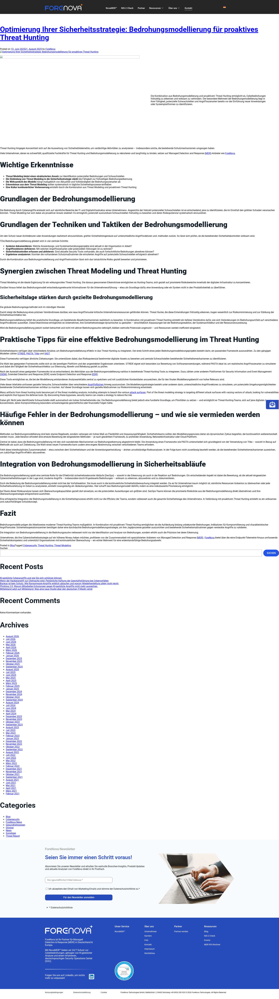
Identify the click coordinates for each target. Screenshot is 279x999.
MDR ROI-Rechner (212, 944)
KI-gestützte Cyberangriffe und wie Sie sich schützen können (31, 578)
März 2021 (11, 791)
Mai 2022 (11, 760)
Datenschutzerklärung (82, 992)
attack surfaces (138, 392)
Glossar (10, 827)
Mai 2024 (11, 711)
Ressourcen (155, 8)
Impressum (149, 949)
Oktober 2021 (13, 774)
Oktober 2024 (13, 697)
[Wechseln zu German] (224, 7)
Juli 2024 (10, 705)
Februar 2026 (12, 653)
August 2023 (12, 727)
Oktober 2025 (13, 664)
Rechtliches (149, 953)
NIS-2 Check (127, 8)
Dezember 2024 (14, 691)
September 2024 (14, 699)
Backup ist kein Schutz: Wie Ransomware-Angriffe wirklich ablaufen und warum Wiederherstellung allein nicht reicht (59, 583)
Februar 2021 (12, 793)
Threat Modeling (62, 545)
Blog (12, 545)
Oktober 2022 (13, 746)
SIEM (3, 374)
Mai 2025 (11, 677)
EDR (95, 374)
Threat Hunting (45, 545)
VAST (47, 353)
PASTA (29, 353)
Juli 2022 (10, 755)
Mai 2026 (11, 644)
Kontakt (188, 8)
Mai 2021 (11, 785)
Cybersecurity (30, 545)
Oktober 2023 (13, 722)
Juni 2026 (11, 642)
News (8, 830)
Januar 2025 (12, 688)
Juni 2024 (11, 708)
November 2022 (14, 744)
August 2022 (12, 752)
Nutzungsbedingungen (54, 992)
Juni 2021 (11, 782)
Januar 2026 (12, 655)
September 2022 (14, 749)
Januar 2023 (12, 738)
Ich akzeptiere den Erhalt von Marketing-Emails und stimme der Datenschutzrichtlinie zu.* (94, 888)
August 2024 (12, 702)
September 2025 (14, 666)
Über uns (172, 8)
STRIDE (21, 353)
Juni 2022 (11, 757)
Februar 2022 (12, 766)
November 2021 (14, 771)
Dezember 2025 (14, 658)
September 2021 (14, 777)
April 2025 (11, 680)
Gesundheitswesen (15, 825)
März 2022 (11, 763)
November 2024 (14, 694)
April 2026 (11, 647)
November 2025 (14, 661)
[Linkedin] (91, 976)
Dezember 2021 (14, 768)
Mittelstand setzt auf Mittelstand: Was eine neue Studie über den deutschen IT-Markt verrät (46, 589)
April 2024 (11, 713)
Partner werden (181, 931)
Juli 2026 (10, 639)
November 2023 (14, 719)
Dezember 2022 (14, 741)
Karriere (148, 936)
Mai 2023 (11, 733)
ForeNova (50, 49)
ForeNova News (14, 822)
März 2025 (11, 683)
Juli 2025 (10, 672)
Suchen (4, 548)
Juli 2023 (10, 730)
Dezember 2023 (14, 716)
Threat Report (13, 836)
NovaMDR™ (111, 8)
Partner (141, 8)
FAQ (146, 940)
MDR (208, 153)
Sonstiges (11, 833)
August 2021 (12, 780)
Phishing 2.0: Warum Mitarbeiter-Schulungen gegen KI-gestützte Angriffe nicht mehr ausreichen (49, 586)
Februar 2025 (12, 686)
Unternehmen (150, 931)
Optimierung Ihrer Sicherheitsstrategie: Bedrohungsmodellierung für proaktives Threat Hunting (129, 33)
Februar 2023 (12, 735)
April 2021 (11, 788)
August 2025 (12, 669)
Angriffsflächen (96, 384)
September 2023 (14, 724)
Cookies (104, 992)
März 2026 (11, 650)
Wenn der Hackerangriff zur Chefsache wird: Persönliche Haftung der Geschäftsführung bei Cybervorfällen (54, 580)
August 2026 (12, 636)
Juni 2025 (11, 675)
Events (207, 940)
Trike (36, 353)
